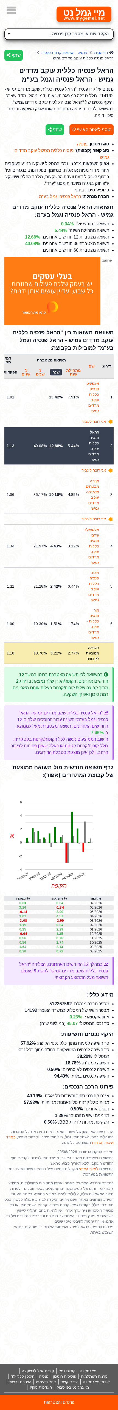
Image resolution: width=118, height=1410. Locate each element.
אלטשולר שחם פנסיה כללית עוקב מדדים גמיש (91, 546)
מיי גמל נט (88, 1371)
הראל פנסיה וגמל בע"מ (60, 196)
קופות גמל (67, 1371)
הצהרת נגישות (20, 1382)
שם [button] (91, 366)
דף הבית (101, 52)
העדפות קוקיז (41, 1387)
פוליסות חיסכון (64, 1376)
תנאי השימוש (46, 1382)
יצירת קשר (69, 1382)
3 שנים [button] (40, 372)
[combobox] (59, 34)
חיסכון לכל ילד (23, 1376)
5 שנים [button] (26, 372)
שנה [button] (56, 372)
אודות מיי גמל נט (96, 1382)
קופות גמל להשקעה (38, 1371)
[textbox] (59, 33)
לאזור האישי (88, 1169)
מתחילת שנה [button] (73, 372)
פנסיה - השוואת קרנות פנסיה (64, 52)
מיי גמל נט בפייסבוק (73, 1387)
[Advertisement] (59, 1299)
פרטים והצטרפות (59, 1402)
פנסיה (82, 144)
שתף (15, 55)
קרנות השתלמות (94, 1376)
